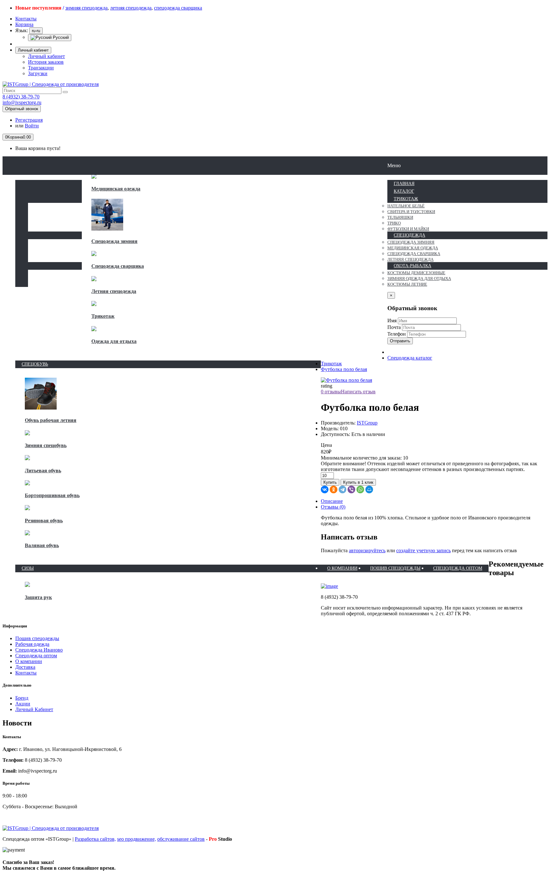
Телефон (396, 334)
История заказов (46, 62)
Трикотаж (103, 316)
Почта (394, 327)
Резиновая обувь (44, 520)
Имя (392, 320)
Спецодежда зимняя (114, 241)
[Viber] (351, 489)
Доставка (25, 667)
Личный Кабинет (34, 709)
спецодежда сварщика (178, 8)
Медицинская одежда (115, 188)
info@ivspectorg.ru (22, 102)
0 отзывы (331, 391)
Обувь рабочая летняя (50, 420)
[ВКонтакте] (324, 489)
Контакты (26, 672)
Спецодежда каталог (409, 357)
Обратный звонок (21, 108)
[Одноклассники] (333, 489)
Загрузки (37, 73)
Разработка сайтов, (95, 839)
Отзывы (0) (333, 507)
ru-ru (36, 30)
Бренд (21, 698)
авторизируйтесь (367, 550)
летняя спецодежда (131, 8)
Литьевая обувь (43, 470)
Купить (330, 482)
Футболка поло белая (344, 369)
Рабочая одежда (32, 644)
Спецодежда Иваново (39, 650)
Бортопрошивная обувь (52, 495)
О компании (28, 661)
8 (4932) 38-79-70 (21, 96)
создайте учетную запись (423, 550)
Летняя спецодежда (113, 291)
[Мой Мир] (369, 489)
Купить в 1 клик (358, 482)
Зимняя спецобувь (46, 445)
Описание (332, 501)
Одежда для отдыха (114, 341)
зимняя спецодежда (86, 8)
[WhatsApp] (360, 489)
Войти (32, 125)
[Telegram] (342, 489)
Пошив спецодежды (37, 638)
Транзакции (41, 67)
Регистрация (29, 120)
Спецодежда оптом (36, 655)
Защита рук (38, 597)
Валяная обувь (42, 545)
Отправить (400, 341)
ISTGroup (367, 422)
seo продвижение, (136, 839)
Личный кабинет (46, 56)
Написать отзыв (358, 391)
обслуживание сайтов (181, 839)
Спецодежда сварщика (117, 266)
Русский (60, 37)
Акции (22, 703)
